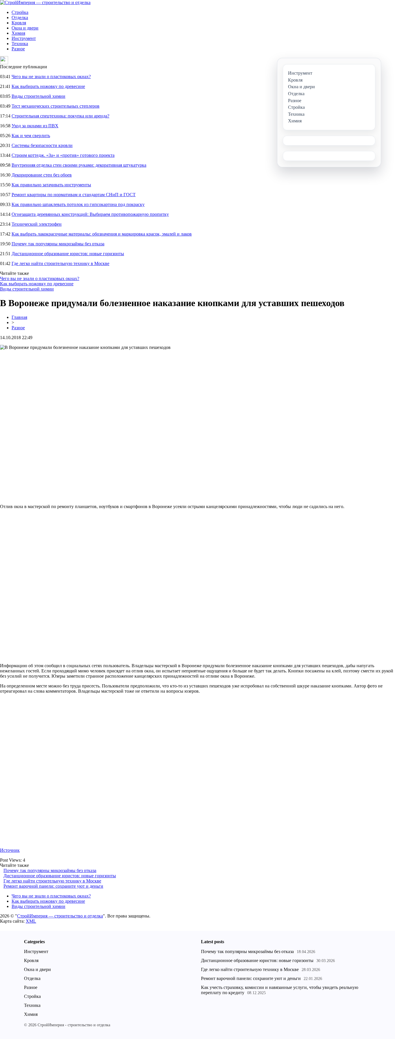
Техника (20, 43)
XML (31, 921)
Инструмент (24, 38)
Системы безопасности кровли (42, 145)
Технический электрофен (37, 224)
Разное (18, 48)
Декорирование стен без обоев (42, 174)
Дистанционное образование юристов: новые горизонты (68, 253)
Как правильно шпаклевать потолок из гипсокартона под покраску (78, 204)
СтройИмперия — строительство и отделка (60, 915)
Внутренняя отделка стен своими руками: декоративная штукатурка (79, 165)
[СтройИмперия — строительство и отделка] (45, 2)
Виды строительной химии (38, 96)
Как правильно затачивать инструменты (51, 184)
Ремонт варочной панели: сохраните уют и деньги (53, 886)
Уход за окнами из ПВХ (35, 125)
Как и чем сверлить (31, 135)
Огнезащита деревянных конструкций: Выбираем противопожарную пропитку (90, 214)
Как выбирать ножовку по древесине (48, 86)
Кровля (19, 22)
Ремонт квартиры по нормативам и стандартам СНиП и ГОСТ (74, 194)
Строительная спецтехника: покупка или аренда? (60, 115)
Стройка (20, 12)
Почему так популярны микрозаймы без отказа (58, 243)
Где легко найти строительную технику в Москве (60, 263)
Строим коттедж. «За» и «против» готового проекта (63, 155)
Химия (18, 33)
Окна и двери (25, 27)
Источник (10, 850)
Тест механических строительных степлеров (55, 106)
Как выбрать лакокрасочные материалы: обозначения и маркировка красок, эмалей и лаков (102, 233)
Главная (19, 317)
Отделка (20, 17)
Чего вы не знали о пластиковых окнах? (51, 76)
